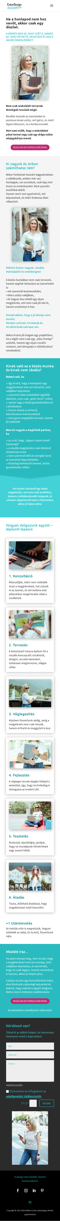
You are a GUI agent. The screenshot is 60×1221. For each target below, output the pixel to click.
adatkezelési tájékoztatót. (24, 1096)
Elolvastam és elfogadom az (26, 1093)
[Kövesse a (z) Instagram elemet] (25, 1190)
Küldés (47, 1103)
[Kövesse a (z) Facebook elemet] (17, 1190)
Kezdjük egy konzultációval (30, 147)
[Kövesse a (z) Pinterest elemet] (42, 1190)
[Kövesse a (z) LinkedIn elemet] (34, 1190)
